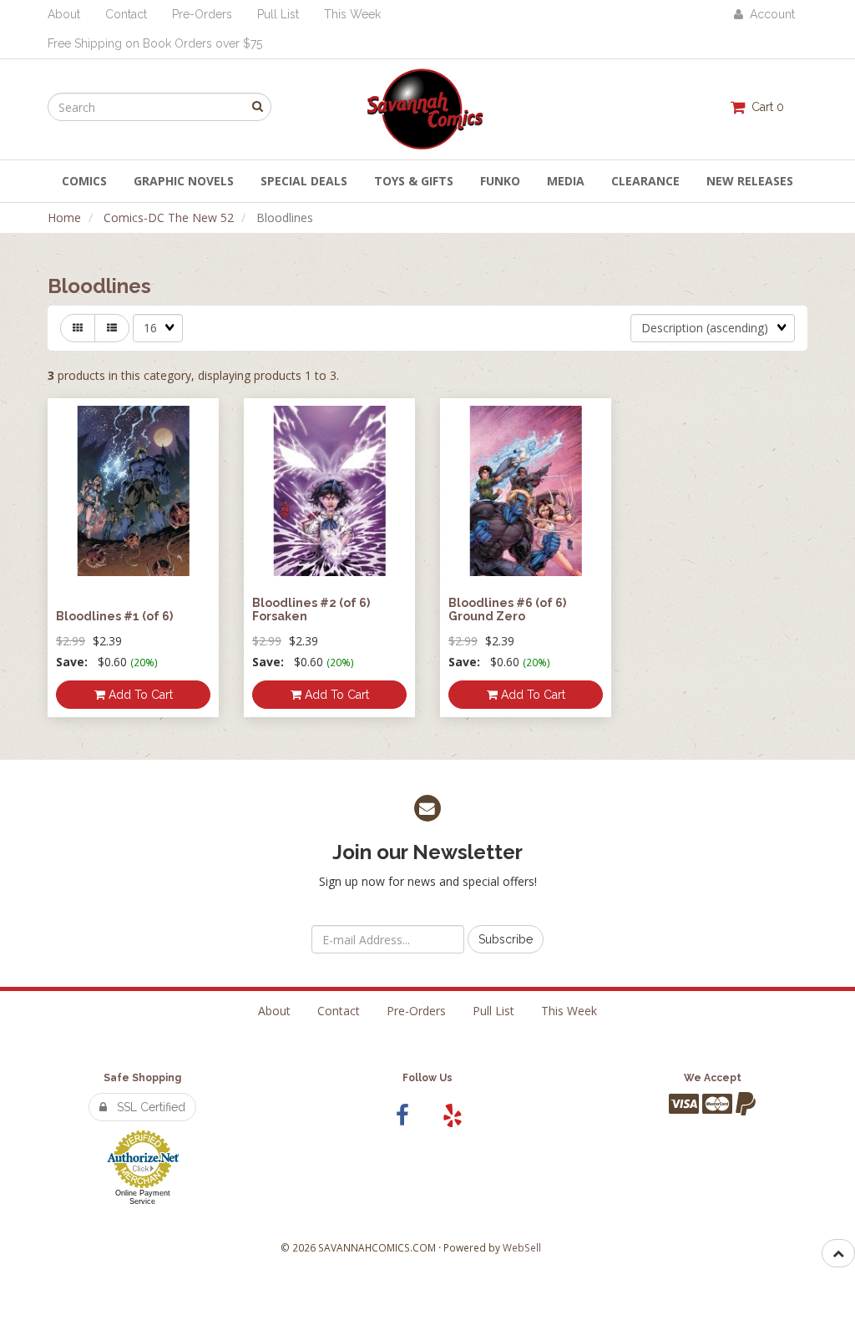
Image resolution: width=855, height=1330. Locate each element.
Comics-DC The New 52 (169, 217)
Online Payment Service (142, 1197)
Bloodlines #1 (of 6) (114, 616)
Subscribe (505, 939)
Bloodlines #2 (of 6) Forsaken (311, 609)
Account (769, 14)
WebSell (522, 1247)
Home (64, 217)
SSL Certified (146, 1107)
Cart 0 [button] (764, 107)
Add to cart (139, 694)
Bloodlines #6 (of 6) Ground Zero (507, 609)
